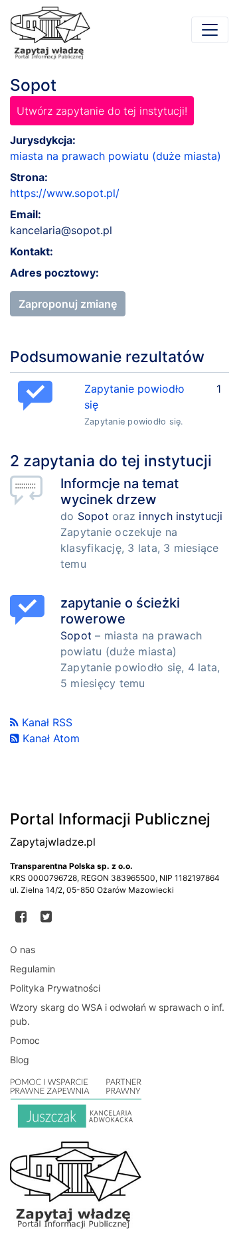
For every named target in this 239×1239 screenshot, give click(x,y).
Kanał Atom (49, 738)
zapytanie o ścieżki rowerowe (120, 611)
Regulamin (32, 968)
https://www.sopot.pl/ (65, 193)
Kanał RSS (45, 722)
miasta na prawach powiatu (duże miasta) (115, 156)
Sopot (93, 516)
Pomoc (25, 1040)
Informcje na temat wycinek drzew (119, 491)
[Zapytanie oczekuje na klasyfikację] (30, 490)
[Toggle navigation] (209, 30)
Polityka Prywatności (55, 988)
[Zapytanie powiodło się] (30, 610)
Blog (19, 1059)
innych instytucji (180, 516)
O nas (22, 949)
